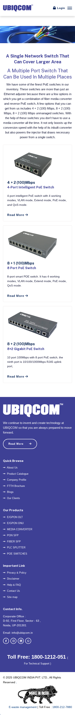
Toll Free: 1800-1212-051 (37, 657)
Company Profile (16, 479)
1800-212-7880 (62, 707)
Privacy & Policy (16, 572)
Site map (11, 597)
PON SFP (12, 535)
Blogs (10, 491)
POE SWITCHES (16, 553)
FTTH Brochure (15, 485)
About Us (12, 467)
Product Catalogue (17, 473)
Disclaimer (12, 578)
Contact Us (13, 590)
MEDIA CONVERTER (19, 529)
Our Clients (13, 498)
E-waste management (23, 707)
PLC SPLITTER (15, 547)
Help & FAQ (13, 584)
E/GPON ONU (15, 523)
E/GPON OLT (14, 517)
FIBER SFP (13, 541)
